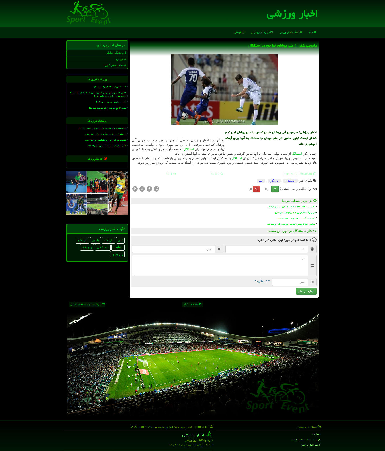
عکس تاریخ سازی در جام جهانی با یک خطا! (107, 108)
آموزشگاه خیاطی (115, 52)
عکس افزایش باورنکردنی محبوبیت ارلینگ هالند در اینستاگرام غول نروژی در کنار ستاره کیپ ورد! (98, 94)
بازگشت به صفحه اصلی (86, 304)
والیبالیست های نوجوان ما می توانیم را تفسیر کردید (292, 206)
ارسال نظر (305, 291)
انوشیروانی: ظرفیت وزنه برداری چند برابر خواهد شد (291, 224)
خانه (311, 32)
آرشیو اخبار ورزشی (311, 445)
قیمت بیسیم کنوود (115, 65)
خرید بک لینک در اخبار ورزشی (305, 439)
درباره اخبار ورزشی (260, 32)
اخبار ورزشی (292, 13)
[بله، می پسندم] (275, 189)
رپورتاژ (87, 247)
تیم (261, 180)
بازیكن (274, 180)
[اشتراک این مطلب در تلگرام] (156, 188)
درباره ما (316, 434)
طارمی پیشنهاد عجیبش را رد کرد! (111, 102)
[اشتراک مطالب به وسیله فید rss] (135, 188)
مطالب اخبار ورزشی (289, 32)
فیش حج (121, 59)
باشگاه (82, 240)
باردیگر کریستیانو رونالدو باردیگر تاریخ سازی (295, 212)
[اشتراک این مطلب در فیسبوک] (149, 188)
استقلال (189, 149)
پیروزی (117, 254)
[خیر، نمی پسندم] (256, 189)
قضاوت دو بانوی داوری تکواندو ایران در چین (105, 140)
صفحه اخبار (191, 304)
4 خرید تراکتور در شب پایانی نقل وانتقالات (296, 218)
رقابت (118, 247)
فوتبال (238, 32)
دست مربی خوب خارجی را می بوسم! (110, 86)
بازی (95, 240)
